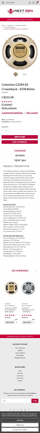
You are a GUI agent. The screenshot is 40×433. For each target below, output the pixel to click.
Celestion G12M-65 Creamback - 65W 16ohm (11, 310)
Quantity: (5, 127)
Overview (20, 150)
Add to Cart (10, 322)
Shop (20, 371)
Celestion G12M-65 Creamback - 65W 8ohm (16, 29)
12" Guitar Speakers (9, 27)
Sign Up (22, 353)
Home (3, 25)
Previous (3, 52)
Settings (20, 420)
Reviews (20, 155)
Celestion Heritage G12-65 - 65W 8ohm (28, 310)
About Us (20, 373)
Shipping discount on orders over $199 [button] (20, 19)
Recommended (20, 270)
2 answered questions (12, 112)
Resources (20, 378)
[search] (29, 2)
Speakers (10, 25)
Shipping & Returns (20, 358)
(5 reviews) (7, 104)
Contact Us (20, 375)
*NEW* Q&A (20, 160)
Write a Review (9, 108)
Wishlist (20, 350)
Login (16, 353)
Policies (20, 380)
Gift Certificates (20, 348)
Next (36, 52)
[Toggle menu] (3, 3)
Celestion (5, 92)
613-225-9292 (10, 2)
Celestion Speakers (21, 25)
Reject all (20, 425)
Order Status (20, 355)
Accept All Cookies (20, 429)
